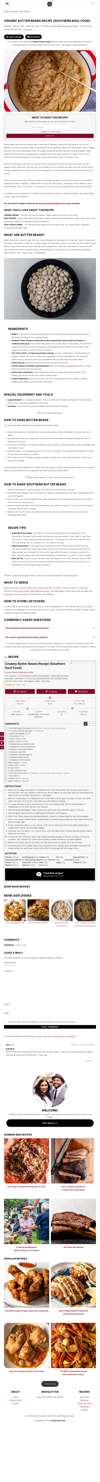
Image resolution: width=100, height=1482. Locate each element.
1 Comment (28, 29)
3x (93, 724)
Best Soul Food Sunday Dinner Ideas (55, 203)
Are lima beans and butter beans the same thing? (27, 628)
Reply (90, 1061)
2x (89, 724)
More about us (49, 1123)
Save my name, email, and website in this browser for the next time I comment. (42, 1022)
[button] (6, 685)
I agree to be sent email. (51, 132)
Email (7, 1013)
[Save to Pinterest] (2, 738)
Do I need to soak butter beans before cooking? (27, 637)
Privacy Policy (15, 1400)
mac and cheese (21, 594)
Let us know (48, 876)
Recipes (14, 11)
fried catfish (59, 591)
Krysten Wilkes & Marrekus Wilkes (19, 672)
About (15, 1397)
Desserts (84, 1410)
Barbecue (84, 1400)
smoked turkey (33, 154)
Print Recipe (34, 37)
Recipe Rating (10, 962)
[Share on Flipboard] (2, 743)
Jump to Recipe (15, 37)
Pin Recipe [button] (52, 691)
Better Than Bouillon (68, 366)
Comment (9, 971)
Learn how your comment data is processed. (57, 1036)
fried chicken (24, 591)
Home (6, 11)
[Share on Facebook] (2, 734)
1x (85, 724)
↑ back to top (50, 1384)
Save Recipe (83, 691)
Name (7, 1004)
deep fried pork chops (40, 591)
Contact (15, 1403)
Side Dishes (25, 11)
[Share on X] (2, 747)
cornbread (8, 594)
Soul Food (84, 1397)
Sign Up (40, 1397)
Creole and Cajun (84, 1403)
